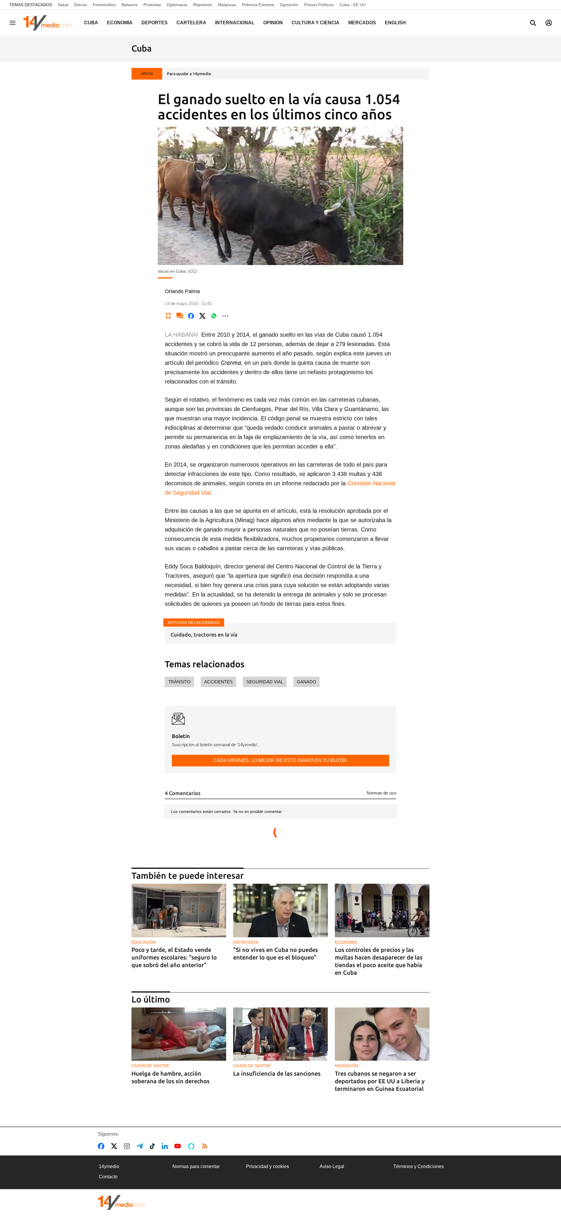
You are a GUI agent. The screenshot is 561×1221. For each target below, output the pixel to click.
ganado (306, 681)
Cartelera (191, 22)
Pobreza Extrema (258, 4)
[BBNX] (121, 1202)
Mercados (362, 22)
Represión (202, 4)
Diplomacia (177, 4)
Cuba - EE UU (353, 4)
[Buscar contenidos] (532, 23)
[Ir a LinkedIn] (166, 1146)
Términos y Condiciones (418, 1166)
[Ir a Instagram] (128, 1146)
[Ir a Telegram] (140, 1146)
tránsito (179, 681)
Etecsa (80, 4)
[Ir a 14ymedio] (49, 22)
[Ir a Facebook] (102, 1146)
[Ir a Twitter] (115, 1146)
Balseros (130, 4)
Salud (63, 4)
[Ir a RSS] (206, 1146)
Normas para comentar (196, 1166)
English (395, 22)
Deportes (154, 22)
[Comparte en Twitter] (202, 316)
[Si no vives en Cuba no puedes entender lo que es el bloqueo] (280, 910)
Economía (120, 22)
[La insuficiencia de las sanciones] (280, 1034)
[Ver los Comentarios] (180, 316)
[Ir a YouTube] (178, 1146)
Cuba (91, 22)
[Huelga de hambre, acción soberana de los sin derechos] (178, 1034)
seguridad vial (264, 681)
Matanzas (227, 4)
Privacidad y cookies (267, 1166)
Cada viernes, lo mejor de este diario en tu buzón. (280, 760)
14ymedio (109, 1166)
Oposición (289, 4)
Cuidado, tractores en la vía (204, 634)
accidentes (218, 681)
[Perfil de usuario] (548, 22)
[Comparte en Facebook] (191, 316)
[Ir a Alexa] (192, 1146)
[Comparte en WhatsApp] (214, 316)
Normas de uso (381, 792)
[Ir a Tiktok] (153, 1146)
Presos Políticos (319, 4)
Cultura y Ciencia (316, 22)
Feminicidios (104, 4)
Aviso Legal (332, 1166)
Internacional (234, 22)
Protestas (152, 4)
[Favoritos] (168, 316)
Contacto (108, 1176)
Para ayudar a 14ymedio (189, 73)
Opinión (273, 22)
